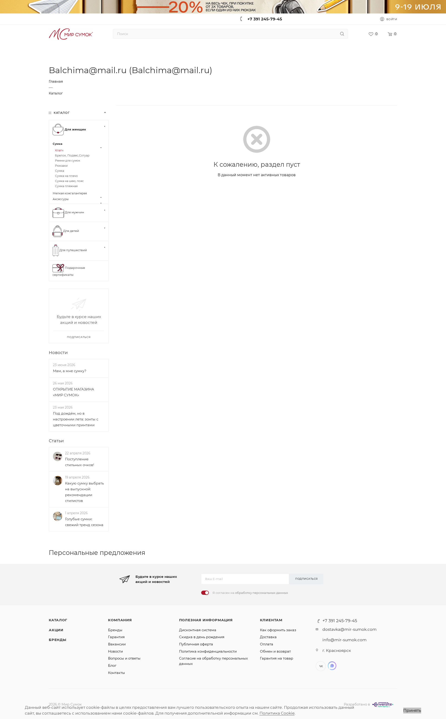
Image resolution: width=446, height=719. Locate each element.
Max (332, 665)
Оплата (266, 644)
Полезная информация (206, 620)
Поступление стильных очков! (79, 462)
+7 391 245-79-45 (264, 19)
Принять (412, 710)
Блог (112, 666)
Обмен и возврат (275, 651)
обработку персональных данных (261, 593)
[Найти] (342, 34)
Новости (58, 352)
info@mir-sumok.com (344, 640)
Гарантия (116, 637)
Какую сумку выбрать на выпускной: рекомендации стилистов (84, 492)
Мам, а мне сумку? (69, 371)
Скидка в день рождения (201, 637)
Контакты (116, 673)
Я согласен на (250, 593)
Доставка (268, 637)
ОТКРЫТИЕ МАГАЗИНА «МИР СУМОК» (73, 392)
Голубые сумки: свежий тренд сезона (84, 522)
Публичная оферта (196, 644)
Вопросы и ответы (124, 658)
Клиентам (271, 620)
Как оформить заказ (278, 630)
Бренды (57, 640)
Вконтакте (321, 666)
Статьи (56, 440)
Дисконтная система (197, 630)
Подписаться (306, 578)
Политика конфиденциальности (208, 651)
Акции (56, 630)
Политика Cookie (277, 713)
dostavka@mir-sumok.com (349, 629)
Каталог (58, 620)
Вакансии (117, 644)
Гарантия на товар (276, 658)
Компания (120, 620)
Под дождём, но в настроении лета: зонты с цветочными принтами (75, 419)
